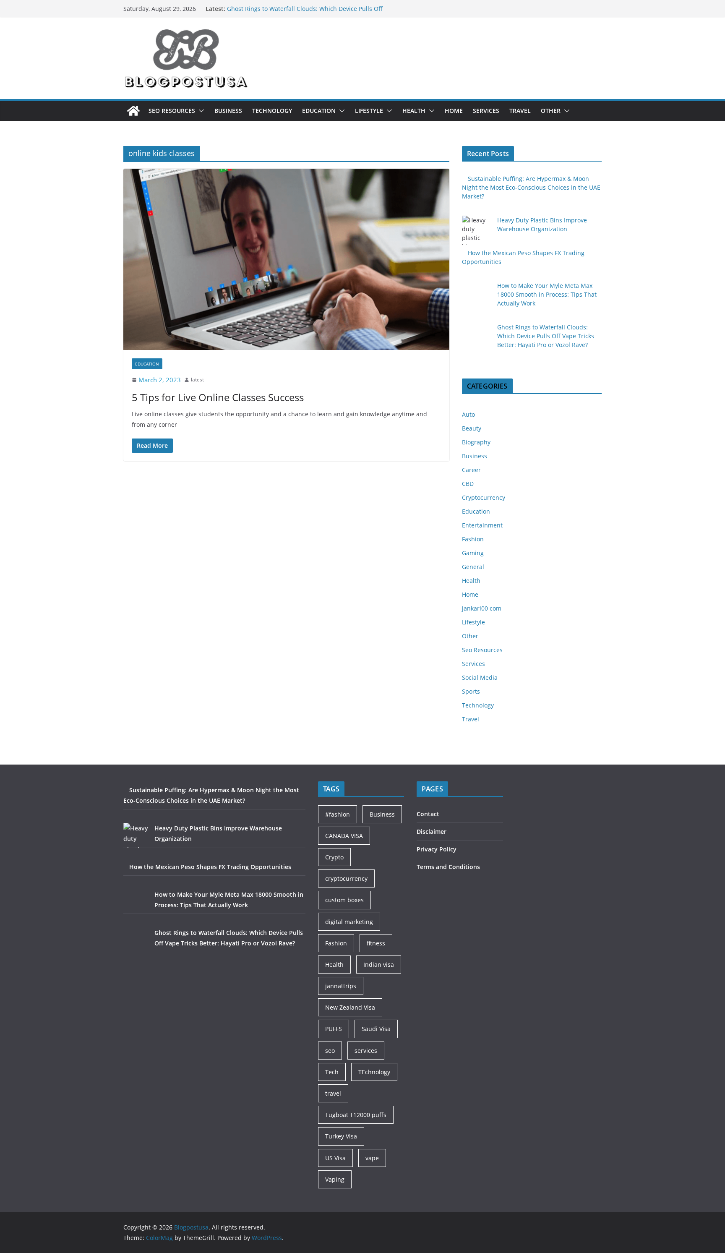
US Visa (335, 1158)
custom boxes (344, 900)
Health (413, 111)
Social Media (480, 677)
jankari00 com (481, 608)
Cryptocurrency (483, 497)
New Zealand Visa (350, 1007)
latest (197, 379)
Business (228, 111)
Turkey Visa (341, 1136)
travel (333, 1093)
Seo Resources (172, 111)
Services (486, 111)
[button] (199, 111)
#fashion (337, 814)
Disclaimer (431, 831)
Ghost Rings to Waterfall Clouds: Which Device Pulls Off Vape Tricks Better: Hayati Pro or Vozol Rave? (545, 336)
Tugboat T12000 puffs (355, 1115)
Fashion (473, 539)
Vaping (334, 1179)
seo (330, 1051)
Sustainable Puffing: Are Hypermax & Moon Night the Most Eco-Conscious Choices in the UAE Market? (531, 187)
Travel (520, 111)
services (366, 1051)
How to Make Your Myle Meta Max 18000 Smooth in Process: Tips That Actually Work (299, 13)
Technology (272, 111)
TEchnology (374, 1072)
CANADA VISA (344, 836)
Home (454, 111)
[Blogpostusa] (133, 111)
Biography (476, 442)
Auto (468, 414)
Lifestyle (369, 111)
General (473, 567)
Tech (332, 1072)
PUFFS (333, 1029)
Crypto (334, 857)
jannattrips (340, 986)
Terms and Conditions (448, 867)
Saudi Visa (376, 1029)
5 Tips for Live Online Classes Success (218, 397)
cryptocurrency (346, 878)
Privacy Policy (436, 849)
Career (471, 470)
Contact (428, 814)
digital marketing (349, 922)
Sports (471, 691)
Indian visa (378, 964)
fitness (376, 943)
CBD (468, 484)
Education (319, 111)
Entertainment (482, 525)
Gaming (473, 553)
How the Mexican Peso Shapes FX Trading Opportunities (210, 867)
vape (372, 1158)
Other (551, 111)
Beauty (471, 428)
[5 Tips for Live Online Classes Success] (286, 259)
